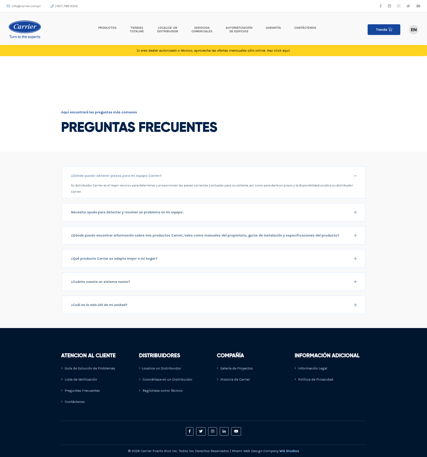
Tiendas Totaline (137, 29)
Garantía (273, 28)
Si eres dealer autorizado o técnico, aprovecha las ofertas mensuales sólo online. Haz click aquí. (213, 50)
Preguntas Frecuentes (82, 390)
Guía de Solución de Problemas (89, 368)
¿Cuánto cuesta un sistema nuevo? (100, 282)
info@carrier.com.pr (26, 6)
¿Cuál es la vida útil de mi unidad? (99, 305)
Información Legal (312, 368)
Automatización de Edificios (239, 29)
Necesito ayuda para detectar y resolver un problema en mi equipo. (127, 212)
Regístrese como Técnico (162, 390)
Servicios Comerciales (201, 29)
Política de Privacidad (315, 379)
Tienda (382, 29)
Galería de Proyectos (236, 368)
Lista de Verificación (80, 379)
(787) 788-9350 (66, 6)
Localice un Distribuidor (167, 29)
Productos (107, 28)
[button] (189, 431)
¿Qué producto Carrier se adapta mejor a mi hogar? (114, 258)
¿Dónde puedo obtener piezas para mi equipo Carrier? (116, 175)
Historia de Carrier (235, 379)
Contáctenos (305, 28)
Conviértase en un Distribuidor (167, 379)
